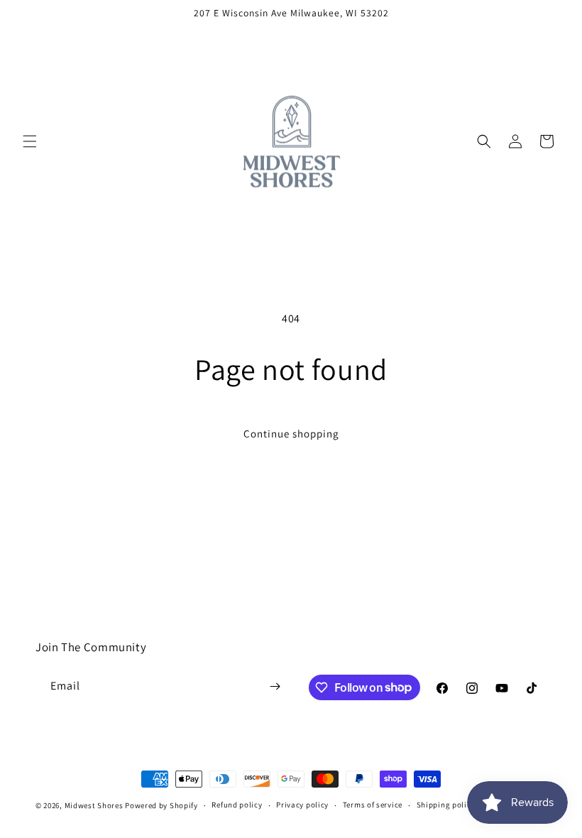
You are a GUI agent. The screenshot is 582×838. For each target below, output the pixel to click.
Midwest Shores (94, 805)
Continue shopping (291, 433)
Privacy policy (302, 805)
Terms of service (372, 805)
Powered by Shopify (161, 805)
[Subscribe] (274, 686)
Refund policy (237, 805)
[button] (29, 141)
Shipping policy (446, 805)
